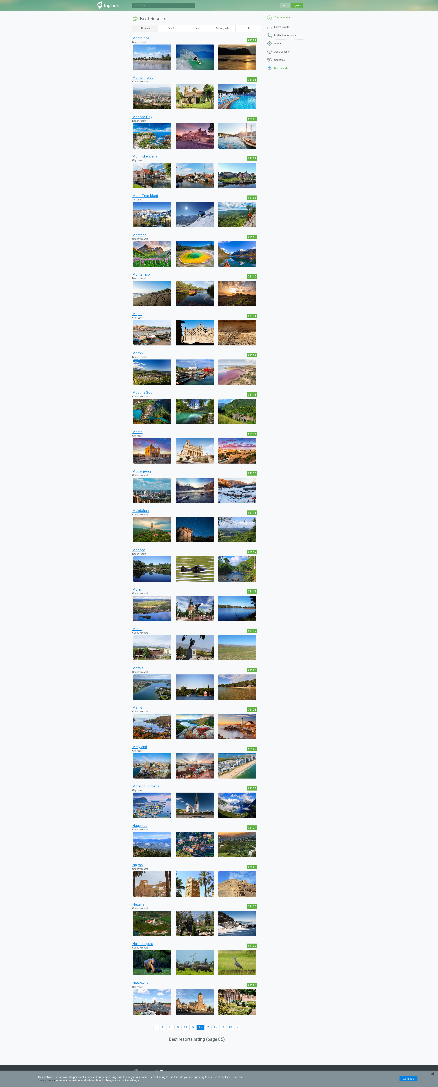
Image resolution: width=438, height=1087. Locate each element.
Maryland (139, 747)
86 (208, 1027)
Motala (138, 668)
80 (163, 1027)
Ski (248, 28)
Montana (139, 235)
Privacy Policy (46, 1080)
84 (193, 1027)
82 (178, 1027)
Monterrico (141, 274)
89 (230, 1027)
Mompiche (140, 38)
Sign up (297, 5)
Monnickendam (144, 156)
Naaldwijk (140, 983)
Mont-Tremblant (145, 196)
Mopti (137, 314)
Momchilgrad (142, 77)
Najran (137, 865)
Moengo (138, 550)
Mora (136, 589)
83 (185, 1027)
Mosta (137, 432)
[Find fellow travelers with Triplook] (109, 5)
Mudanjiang (141, 471)
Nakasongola (142, 944)
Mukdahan (140, 511)
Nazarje (138, 904)
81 (170, 1027)
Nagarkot (139, 826)
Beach (171, 28)
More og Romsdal (146, 786)
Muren (137, 629)
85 (200, 1027)
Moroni (138, 353)
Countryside (222, 28)
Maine (137, 707)
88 (223, 1027)
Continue (408, 1078)
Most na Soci (142, 392)
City (197, 28)
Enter (285, 5)
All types (145, 28)
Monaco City (142, 117)
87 (215, 1027)
